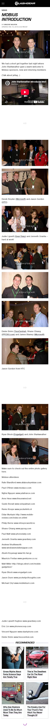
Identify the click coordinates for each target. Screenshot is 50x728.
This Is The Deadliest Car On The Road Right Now (36, 674)
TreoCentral (19, 331)
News (4, 10)
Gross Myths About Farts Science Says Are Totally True (12, 674)
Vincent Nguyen (10, 24)
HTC (4, 202)
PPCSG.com (8, 334)
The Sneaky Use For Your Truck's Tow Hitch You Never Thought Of (36, 711)
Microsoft (20, 199)
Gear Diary (20, 236)
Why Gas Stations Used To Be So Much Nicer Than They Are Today (12, 711)
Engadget (18, 434)
